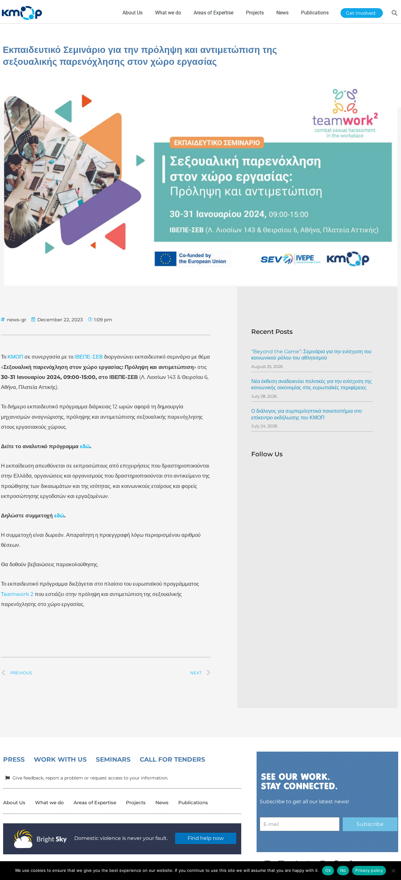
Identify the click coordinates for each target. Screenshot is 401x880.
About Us (14, 802)
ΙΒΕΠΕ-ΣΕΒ (89, 357)
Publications (193, 802)
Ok (328, 870)
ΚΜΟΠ (15, 357)
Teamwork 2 (17, 594)
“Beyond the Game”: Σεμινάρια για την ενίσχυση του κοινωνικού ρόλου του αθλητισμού (311, 355)
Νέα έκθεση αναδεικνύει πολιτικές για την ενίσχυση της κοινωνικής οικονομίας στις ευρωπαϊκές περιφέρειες (311, 384)
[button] (394, 13)
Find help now (206, 838)
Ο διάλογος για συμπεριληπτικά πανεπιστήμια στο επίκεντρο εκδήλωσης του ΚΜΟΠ (306, 414)
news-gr (16, 320)
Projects (136, 802)
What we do (49, 802)
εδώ (85, 446)
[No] (393, 870)
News (162, 802)
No (343, 870)
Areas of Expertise (95, 802)
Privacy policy (369, 870)
